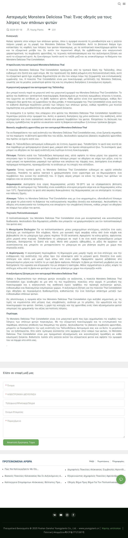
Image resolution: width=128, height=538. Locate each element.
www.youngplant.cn (89, 528)
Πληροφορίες (118, 461)
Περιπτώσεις (103, 461)
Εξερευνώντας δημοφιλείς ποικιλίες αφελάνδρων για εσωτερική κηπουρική (96, 475)
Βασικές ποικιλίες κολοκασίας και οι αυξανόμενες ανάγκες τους (34, 475)
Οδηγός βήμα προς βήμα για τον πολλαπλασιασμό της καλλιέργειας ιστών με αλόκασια (96, 482)
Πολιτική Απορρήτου (54, 532)
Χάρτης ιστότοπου (111, 528)
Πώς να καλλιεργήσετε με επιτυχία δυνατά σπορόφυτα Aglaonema (22, 469)
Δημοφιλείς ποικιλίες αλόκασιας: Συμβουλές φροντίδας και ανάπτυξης (96, 469)
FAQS (91, 461)
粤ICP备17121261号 (74, 532)
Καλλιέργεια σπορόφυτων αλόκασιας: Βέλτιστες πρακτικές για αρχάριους (34, 482)
